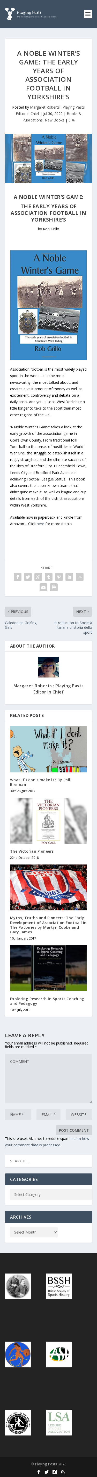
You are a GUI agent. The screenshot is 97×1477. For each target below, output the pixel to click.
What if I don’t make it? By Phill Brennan (41, 782)
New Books (54, 120)
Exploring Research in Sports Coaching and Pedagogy (47, 1001)
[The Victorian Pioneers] (48, 821)
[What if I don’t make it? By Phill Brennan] (48, 749)
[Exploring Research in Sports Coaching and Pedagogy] (48, 968)
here (40, 523)
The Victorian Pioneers (32, 851)
